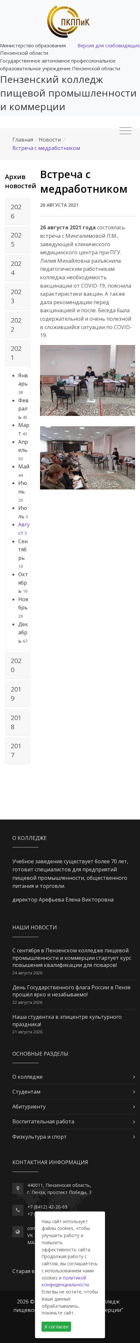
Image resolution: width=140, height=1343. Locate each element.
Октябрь (23, 582)
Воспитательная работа (43, 1121)
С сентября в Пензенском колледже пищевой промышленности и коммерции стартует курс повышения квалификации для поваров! (71, 958)
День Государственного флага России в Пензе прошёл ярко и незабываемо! (71, 991)
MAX (32, 1242)
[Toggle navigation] (125, 131)
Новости (50, 139)
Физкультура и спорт (39, 1136)
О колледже (27, 1076)
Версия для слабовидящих (108, 45)
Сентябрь (23, 549)
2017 (16, 750)
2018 (16, 722)
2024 (16, 268)
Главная (22, 139)
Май (23, 466)
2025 (16, 239)
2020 (16, 665)
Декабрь (23, 632)
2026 (16, 211)
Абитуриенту (29, 1106)
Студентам (26, 1091)
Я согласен (56, 1327)
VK (30, 1235)
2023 (16, 296)
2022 (16, 325)
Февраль (23, 408)
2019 (16, 694)
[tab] (17, 211)
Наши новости (34, 927)
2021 (16, 353)
